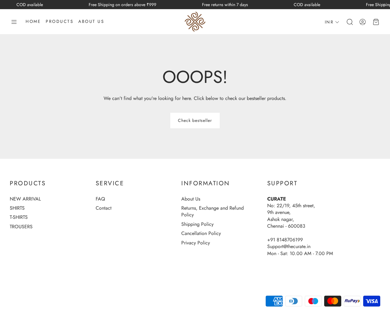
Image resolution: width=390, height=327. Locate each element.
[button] (14, 22)
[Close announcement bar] (383, 4)
